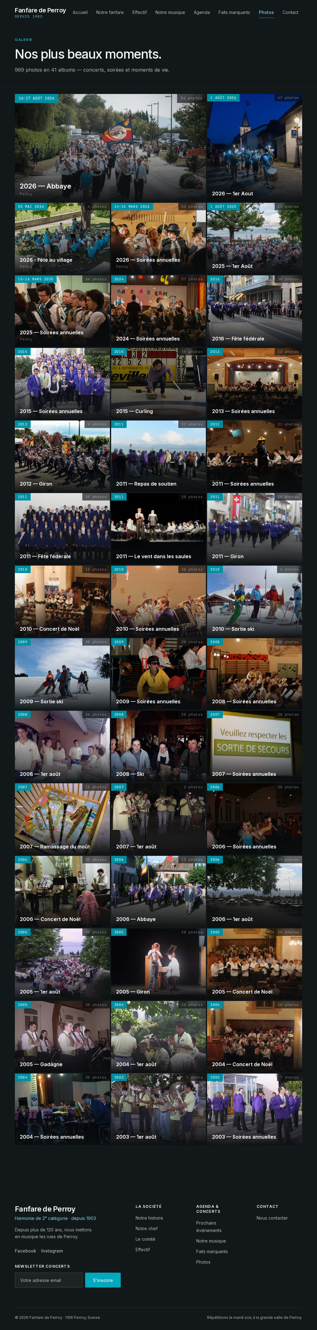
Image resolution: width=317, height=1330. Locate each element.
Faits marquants (234, 12)
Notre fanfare (110, 12)
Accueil (80, 12)
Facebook (25, 1250)
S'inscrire (103, 1280)
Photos (266, 12)
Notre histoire (149, 1218)
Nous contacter (272, 1218)
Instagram (52, 1250)
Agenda (202, 12)
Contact (290, 12)
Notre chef (147, 1228)
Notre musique (170, 12)
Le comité (145, 1239)
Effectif (139, 12)
